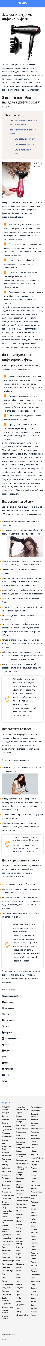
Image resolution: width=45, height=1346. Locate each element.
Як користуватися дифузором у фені (23, 131)
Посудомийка (8, 1020)
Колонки (34, 1135)
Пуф (18, 1260)
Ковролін (34, 1233)
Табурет (19, 1288)
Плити (4, 1277)
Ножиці (33, 1222)
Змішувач (34, 1312)
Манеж (18, 1250)
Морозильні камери (6, 1230)
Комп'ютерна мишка (35, 1140)
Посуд (33, 1262)
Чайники (5, 1123)
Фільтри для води (6, 1148)
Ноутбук (34, 1165)
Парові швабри (7, 1271)
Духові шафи (7, 1130)
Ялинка (33, 1315)
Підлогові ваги (7, 1241)
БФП (32, 1148)
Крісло (18, 1231)
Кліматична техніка (21, 1155)
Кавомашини (6, 1182)
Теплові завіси (21, 1204)
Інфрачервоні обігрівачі (21, 1168)
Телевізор (34, 1295)
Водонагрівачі (21, 1207)
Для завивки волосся (24, 144)
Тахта (18, 1291)
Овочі (33, 1278)
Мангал (33, 1212)
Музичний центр (37, 1158)
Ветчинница (20, 1139)
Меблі (18, 1211)
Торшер (34, 1298)
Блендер (5, 1116)
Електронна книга (35, 1124)
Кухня (33, 1199)
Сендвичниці (6, 1294)
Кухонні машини (8, 1195)
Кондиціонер (6, 1192)
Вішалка (19, 1301)
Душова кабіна (22, 1315)
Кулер (4, 1080)
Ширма (18, 1267)
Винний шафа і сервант (21, 1143)
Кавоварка (6, 1188)
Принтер (34, 1171)
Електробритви (36, 1107)
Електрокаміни (21, 1160)
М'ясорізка (7, 1032)
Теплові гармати (22, 1201)
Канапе (19, 1224)
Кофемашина (8, 1002)
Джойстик (34, 1119)
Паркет (33, 1250)
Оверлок (5, 1254)
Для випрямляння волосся (23, 151)
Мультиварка (8, 1008)
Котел (18, 1181)
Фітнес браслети (37, 1128)
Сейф (33, 1284)
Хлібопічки (6, 1168)
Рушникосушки (7, 1284)
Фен (4, 1056)
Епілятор (5, 1140)
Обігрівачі (20, 1190)
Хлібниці (5, 1165)
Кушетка (19, 1247)
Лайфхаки (34, 1202)
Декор (18, 1311)
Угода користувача (8, 1335)
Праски (19, 1116)
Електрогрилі (6, 1133)
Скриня (33, 1291)
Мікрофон (34, 1151)
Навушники (35, 1161)
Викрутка (34, 1188)
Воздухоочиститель (23, 1148)
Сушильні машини (5, 1317)
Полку (18, 1257)
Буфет (18, 1217)
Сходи (33, 1209)
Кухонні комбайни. (5, 1203)
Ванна (33, 1305)
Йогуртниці (6, 1178)
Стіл (17, 1281)
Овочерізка (6, 1257)
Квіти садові (35, 1281)
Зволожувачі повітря (21, 1120)
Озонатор (20, 1194)
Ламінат (33, 1239)
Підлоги (34, 1229)
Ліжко (18, 1234)
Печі (3, 1274)
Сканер (33, 1178)
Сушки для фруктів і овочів (22, 1108)
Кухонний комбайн (10, 996)
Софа (18, 1277)
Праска (5, 1044)
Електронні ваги (7, 1136)
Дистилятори (6, 1126)
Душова (34, 1308)
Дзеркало (20, 1305)
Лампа (33, 1205)
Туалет (33, 1301)
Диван (18, 1221)
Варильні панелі (22, 1128)
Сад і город (35, 1274)
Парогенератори (8, 1260)
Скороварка (6, 1303)
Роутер (33, 1175)
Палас (33, 1246)
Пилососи (5, 1291)
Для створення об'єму (25, 138)
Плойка (4, 1281)
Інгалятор (5, 1175)
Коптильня (34, 1195)
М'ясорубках (6, 1238)
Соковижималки (7, 1307)
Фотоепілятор (7, 1152)
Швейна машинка (5, 1299)
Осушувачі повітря (6, 1246)
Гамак (33, 1182)
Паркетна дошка (34, 1254)
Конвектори (20, 1178)
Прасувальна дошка (6, 1160)
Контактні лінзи (36, 1192)
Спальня (34, 1288)
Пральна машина (10, 1038)
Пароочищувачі (7, 1264)
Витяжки (19, 1151)
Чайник (5, 1062)
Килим (33, 1236)
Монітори (34, 1154)
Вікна (33, 1226)
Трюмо (18, 1294)
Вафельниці (20, 1125)
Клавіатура (35, 1132)
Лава (18, 1274)
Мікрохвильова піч (7, 1221)
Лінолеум (34, 1243)
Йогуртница (7, 1068)
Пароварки (6, 1267)
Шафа (18, 1271)
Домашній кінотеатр (35, 1115)
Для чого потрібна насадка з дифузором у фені (23, 122)
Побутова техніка (6, 1108)
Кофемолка (6, 1185)
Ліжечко (19, 1238)
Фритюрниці (6, 1156)
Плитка (33, 1259)
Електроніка (35, 1110)
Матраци (34, 1216)
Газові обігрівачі (22, 1163)
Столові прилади (34, 1270)
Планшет (34, 1168)
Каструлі (34, 1265)
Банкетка (19, 1214)
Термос (5, 1074)
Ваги (18, 1135)
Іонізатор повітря (19, 1173)
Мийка (33, 1219)
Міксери (5, 1014)
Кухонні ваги (6, 1199)
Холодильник (8, 1050)
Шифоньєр (20, 1264)
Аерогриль (6, 1113)
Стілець (19, 1284)
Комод (18, 1228)
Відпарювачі (6, 1250)
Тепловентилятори (23, 1197)
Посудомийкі (6, 1288)
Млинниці (5, 1119)
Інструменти (35, 1185)
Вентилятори (21, 1132)
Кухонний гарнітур (19, 1242)
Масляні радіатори (20, 1186)
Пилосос (6, 1026)
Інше (18, 1308)
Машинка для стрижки (7, 1212)
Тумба (18, 1298)
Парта (18, 1254)
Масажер (5, 1217)
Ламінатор (34, 1144)
